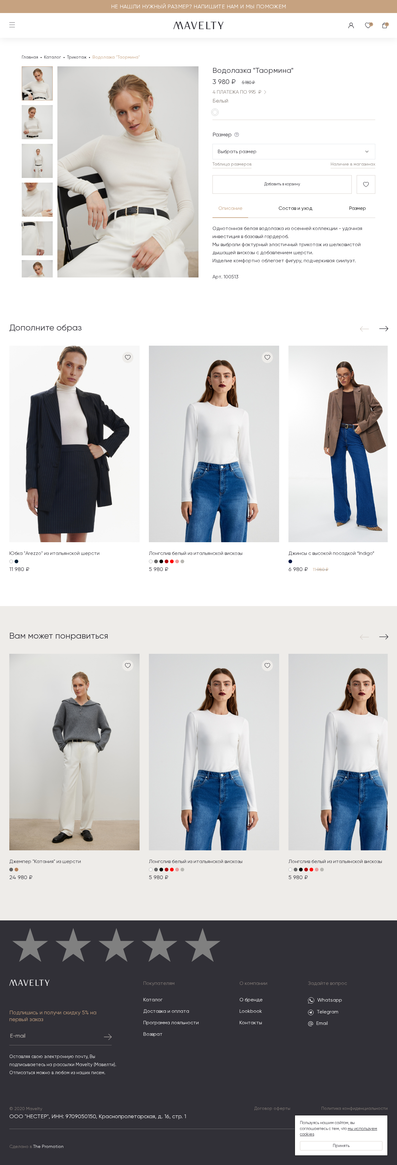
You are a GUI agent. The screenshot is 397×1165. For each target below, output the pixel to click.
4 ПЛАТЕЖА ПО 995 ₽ (236, 92)
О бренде (251, 1000)
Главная (30, 57)
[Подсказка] (236, 134)
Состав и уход (295, 208)
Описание (230, 208)
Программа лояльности (171, 1023)
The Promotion (48, 1147)
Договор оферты (272, 1108)
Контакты (250, 1023)
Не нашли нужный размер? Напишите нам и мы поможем (198, 7)
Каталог (52, 57)
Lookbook (250, 1011)
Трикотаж (77, 57)
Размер (357, 208)
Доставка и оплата (166, 1011)
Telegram (327, 1012)
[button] (365, 329)
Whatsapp (329, 1000)
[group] (74, 460)
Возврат (153, 1034)
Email (322, 1023)
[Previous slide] (72, 171)
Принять (341, 1146)
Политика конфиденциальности (354, 1108)
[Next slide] (182, 171)
